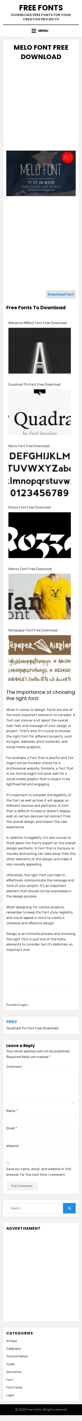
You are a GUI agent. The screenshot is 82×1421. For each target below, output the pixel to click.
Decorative (13, 1372)
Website (12, 1146)
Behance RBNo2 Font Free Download (37, 323)
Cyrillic (10, 1364)
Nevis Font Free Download (29, 446)
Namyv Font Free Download (30, 569)
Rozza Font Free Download (29, 507)
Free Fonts (41, 7)
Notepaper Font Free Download (32, 630)
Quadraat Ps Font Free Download (34, 384)
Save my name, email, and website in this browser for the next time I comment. (38, 1172)
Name (12, 1111)
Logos (24, 1005)
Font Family (14, 1387)
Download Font (61, 294)
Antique (11, 1341)
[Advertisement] (41, 106)
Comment (14, 1067)
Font (9, 1380)
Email (11, 1128)
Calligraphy (13, 1348)
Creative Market (17, 1356)
